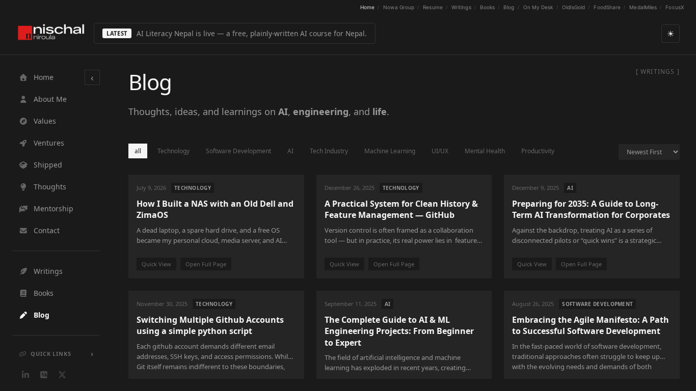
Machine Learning (389, 151)
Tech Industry (329, 151)
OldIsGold (573, 7)
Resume (433, 7)
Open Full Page (205, 264)
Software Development (238, 151)
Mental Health (485, 151)
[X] (62, 375)
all (138, 151)
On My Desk (538, 7)
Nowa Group (398, 7)
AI (290, 151)
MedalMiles (643, 7)
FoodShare (607, 7)
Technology (173, 151)
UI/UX (440, 151)
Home (367, 7)
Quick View (156, 264)
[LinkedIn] (25, 375)
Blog (508, 7)
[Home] (51, 33)
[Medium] (44, 375)
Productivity (537, 151)
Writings (461, 7)
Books (487, 7)
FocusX (674, 7)
